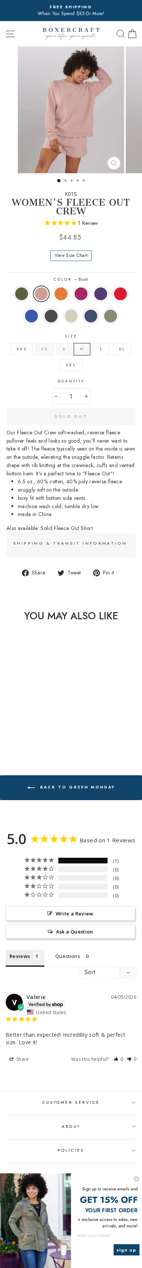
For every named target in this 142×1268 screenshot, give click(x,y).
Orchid (81, 293)
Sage (110, 316)
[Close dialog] (136, 1179)
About (71, 1126)
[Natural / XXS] (33, 730)
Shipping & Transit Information (70, 543)
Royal (31, 316)
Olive (21, 293)
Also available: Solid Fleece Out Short (49, 528)
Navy (90, 316)
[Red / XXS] (7, 730)
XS (44, 349)
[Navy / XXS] (42, 730)
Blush (41, 293)
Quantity (71, 381)
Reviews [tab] (19, 956)
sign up (126, 1250)
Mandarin (61, 293)
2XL (71, 365)
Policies (71, 1150)
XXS (22, 349)
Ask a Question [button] (74, 931)
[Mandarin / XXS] (24, 723)
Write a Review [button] (75, 913)
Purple (100, 293)
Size (71, 336)
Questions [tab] (67, 956)
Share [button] (22, 1059)
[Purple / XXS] (42, 723)
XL (122, 349)
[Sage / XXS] (24, 737)
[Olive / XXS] (7, 723)
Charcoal (51, 316)
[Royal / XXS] (16, 730)
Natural (71, 316)
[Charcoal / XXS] (24, 730)
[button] (118, 1059)
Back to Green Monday (76, 787)
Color (71, 279)
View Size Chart (71, 255)
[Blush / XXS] (16, 723)
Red (120, 293)
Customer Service (71, 1102)
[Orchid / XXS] (33, 723)
